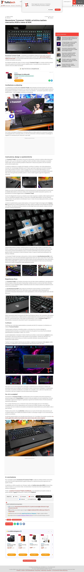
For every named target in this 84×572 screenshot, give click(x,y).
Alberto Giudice (9, 16)
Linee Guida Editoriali (29, 570)
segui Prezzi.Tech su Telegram (29, 513)
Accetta (57, 9)
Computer (8, 17)
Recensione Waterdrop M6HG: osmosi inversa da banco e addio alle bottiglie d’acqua (69, 49)
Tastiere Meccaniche (16, 519)
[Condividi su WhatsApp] (49, 81)
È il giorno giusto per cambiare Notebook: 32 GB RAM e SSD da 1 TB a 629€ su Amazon (69, 60)
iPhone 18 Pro (18, 5)
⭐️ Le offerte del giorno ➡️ (14, 531)
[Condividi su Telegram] (52, 81)
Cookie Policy (43, 570)
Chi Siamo (19, 570)
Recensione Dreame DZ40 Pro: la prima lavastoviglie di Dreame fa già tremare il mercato (69, 38)
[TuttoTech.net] (9, 2)
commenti (51, 17)
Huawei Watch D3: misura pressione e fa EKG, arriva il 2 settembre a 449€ (68, 65)
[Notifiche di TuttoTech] (74, 2)
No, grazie (50, 9)
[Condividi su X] (21, 524)
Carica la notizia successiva (29, 560)
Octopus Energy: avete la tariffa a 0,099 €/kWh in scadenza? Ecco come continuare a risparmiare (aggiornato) (69, 44)
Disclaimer (49, 570)
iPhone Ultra (8, 5)
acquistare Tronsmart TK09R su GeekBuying (20, 490)
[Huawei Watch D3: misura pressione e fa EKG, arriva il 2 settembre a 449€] (59, 65)
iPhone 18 (13, 5)
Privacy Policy (37, 570)
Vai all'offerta (18, 80)
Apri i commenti (9, 523)
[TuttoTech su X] (39, 499)
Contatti (23, 570)
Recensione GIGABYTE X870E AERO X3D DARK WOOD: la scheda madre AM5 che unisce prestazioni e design (69, 55)
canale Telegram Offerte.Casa (24, 515)
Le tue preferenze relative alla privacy (59, 570)
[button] (13, 182)
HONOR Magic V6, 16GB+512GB (21, 74)
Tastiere (9, 519)
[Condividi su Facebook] (24, 524)
